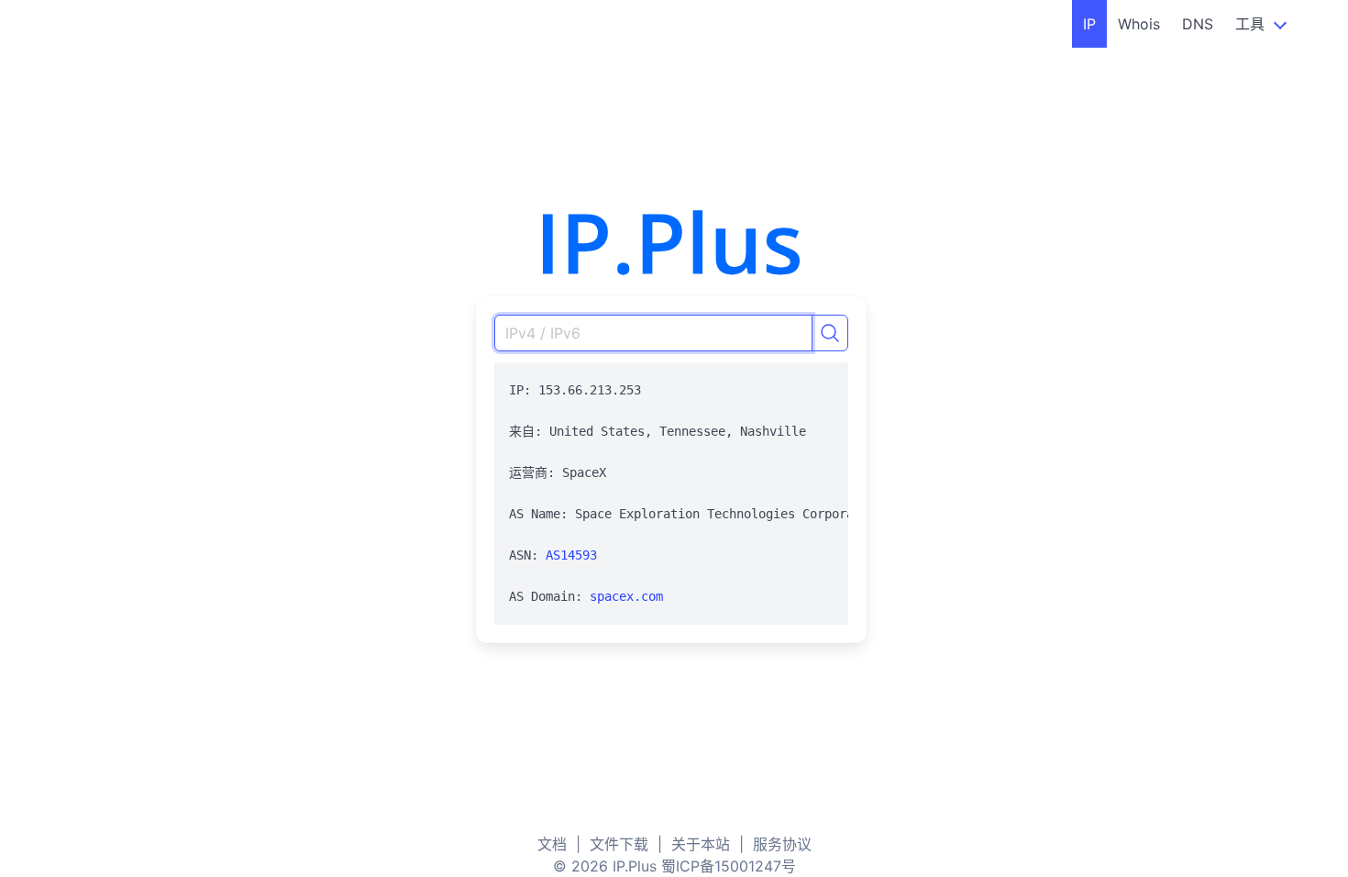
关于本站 (700, 844)
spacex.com (626, 596)
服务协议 (782, 844)
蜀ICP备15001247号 (728, 866)
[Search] (830, 333)
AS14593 (571, 555)
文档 (552, 844)
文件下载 (619, 844)
